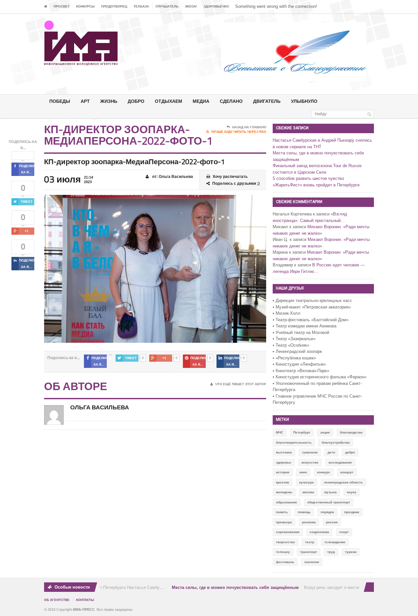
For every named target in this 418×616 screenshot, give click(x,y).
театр (309, 542)
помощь (304, 512)
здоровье (283, 462)
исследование (340, 462)
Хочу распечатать (230, 176)
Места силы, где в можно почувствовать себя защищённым (229, 587)
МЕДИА (201, 101)
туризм (350, 552)
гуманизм (309, 452)
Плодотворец (114, 6)
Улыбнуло (304, 101)
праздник (351, 512)
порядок (327, 512)
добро (350, 452)
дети (331, 452)
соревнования (287, 532)
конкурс (323, 472)
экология (311, 562)
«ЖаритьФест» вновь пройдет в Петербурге (316, 184)
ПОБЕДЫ (59, 101)
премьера (284, 522)
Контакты (85, 600)
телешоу (283, 552)
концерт (346, 472)
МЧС (279, 432)
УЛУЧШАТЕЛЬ (166, 6)
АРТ (85, 101)
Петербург (301, 432)
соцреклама (319, 532)
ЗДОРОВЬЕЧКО (216, 6)
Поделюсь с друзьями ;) (236, 183)
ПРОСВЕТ (62, 6)
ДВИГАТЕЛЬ (267, 101)
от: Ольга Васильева (172, 176)
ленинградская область (343, 482)
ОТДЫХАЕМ (168, 101)
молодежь (284, 492)
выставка (284, 452)
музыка (330, 492)
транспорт (308, 552)
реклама (309, 522)
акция (325, 432)
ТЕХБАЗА (141, 6)
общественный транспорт (328, 502)
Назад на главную (249, 127)
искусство (309, 462)
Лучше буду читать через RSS (238, 132)
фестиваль (285, 562)
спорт (344, 532)
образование (286, 502)
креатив (282, 482)
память (282, 512)
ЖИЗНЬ (108, 101)
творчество (285, 542)
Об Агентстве (57, 600)
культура (306, 482)
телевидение (335, 542)
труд (331, 552)
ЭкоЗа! (191, 6)
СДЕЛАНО (231, 101)
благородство (351, 432)
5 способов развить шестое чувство (308, 178)
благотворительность (294, 442)
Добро (136, 101)
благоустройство (336, 442)
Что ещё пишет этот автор (240, 384)
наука (351, 492)
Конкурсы (85, 6)
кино (303, 472)
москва (308, 492)
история (282, 472)
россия (332, 522)
